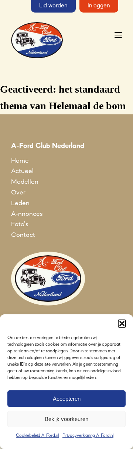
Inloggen (99, 6)
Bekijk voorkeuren (66, 419)
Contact (23, 235)
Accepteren (67, 399)
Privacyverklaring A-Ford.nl (87, 436)
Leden (20, 203)
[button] (122, 323)
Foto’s (19, 224)
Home (20, 161)
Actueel (22, 171)
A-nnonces (26, 214)
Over (18, 192)
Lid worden (53, 6)
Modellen (24, 182)
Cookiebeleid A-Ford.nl (37, 436)
